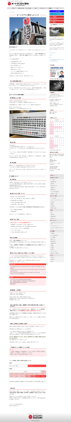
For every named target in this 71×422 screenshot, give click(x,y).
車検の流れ (52, 214)
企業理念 (52, 245)
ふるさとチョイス (52, 52)
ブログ (57, 8)
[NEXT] (63, 120)
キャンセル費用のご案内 (54, 235)
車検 (35, 8)
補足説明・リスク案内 (54, 193)
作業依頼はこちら (53, 189)
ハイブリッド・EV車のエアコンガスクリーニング (57, 228)
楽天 (50, 57)
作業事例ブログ (53, 187)
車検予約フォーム (53, 218)
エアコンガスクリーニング (54, 225)
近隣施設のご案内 (53, 243)
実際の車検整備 (53, 216)
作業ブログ (52, 257)
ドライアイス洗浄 (28, 8)
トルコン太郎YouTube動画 (55, 191)
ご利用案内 (50, 8)
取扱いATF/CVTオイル (54, 185)
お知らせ (52, 261)
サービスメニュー (42, 8)
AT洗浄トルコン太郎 (21, 8)
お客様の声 (52, 183)
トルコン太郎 (53, 179)
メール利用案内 (53, 237)
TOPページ (13, 8)
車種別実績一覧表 (53, 181)
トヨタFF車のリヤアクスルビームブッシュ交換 (57, 223)
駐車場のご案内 (53, 241)
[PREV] (50, 120)
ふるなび (51, 54)
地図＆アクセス (53, 239)
